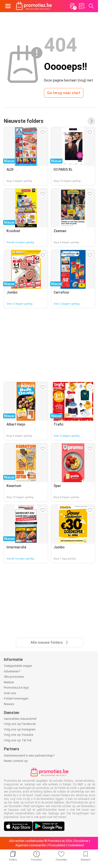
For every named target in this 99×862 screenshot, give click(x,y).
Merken (9, 682)
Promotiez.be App (16, 687)
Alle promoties (14, 676)
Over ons (10, 693)
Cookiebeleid (76, 845)
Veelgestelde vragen (18, 666)
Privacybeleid (56, 845)
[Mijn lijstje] (82, 6)
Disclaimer (81, 841)
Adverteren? (12, 671)
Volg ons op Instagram (20, 729)
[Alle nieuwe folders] (91, 121)
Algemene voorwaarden (30, 845)
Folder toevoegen (16, 698)
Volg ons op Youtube (18, 735)
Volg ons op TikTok (18, 740)
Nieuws (9, 704)
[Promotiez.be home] (34, 6)
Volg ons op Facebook (20, 724)
